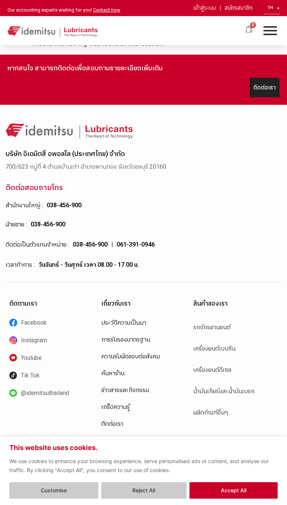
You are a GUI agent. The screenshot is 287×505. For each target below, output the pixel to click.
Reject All (143, 490)
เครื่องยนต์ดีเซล (212, 369)
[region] (143, 471)
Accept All (233, 490)
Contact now (106, 10)
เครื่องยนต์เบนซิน (214, 348)
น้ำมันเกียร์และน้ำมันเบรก (223, 391)
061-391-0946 (136, 244)
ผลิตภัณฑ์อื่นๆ (210, 412)
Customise (54, 490)
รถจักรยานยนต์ (212, 327)
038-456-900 (64, 205)
